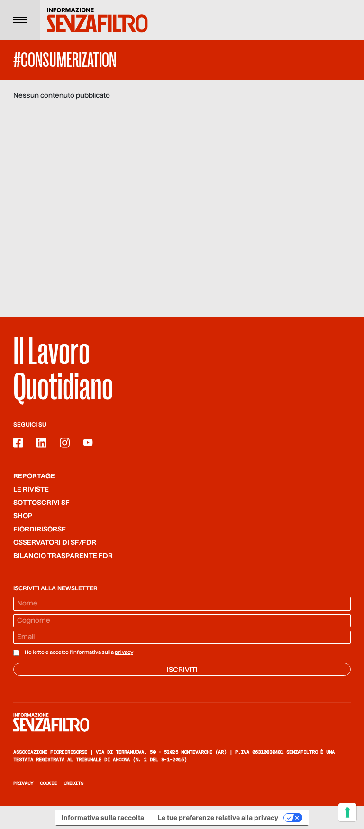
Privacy (23, 783)
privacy (124, 652)
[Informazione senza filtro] (182, 722)
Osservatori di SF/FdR (54, 543)
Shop (23, 516)
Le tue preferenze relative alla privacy (218, 817)
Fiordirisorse (39, 529)
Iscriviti (182, 670)
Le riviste (31, 489)
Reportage (34, 476)
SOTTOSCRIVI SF (41, 503)
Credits (73, 783)
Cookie (48, 783)
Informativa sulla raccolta (103, 817)
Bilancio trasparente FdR (63, 556)
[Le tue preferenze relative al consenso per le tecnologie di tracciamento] (347, 812)
